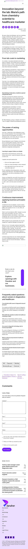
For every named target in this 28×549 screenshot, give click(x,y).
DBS (4, 363)
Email (3, 423)
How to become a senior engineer (9, 473)
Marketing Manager (7, 366)
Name (3, 416)
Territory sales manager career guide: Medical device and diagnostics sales (11, 466)
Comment (4, 400)
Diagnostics (9, 363)
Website (3, 430)
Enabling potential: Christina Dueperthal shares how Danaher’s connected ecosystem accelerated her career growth (12, 489)
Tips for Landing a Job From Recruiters (21, 376)
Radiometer (16, 366)
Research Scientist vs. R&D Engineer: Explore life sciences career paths (11, 480)
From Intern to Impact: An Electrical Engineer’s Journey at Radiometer (9, 376)
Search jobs (22, 278)
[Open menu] (23, 3)
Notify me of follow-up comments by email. (13, 441)
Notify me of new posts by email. (10, 445)
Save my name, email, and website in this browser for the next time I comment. (14, 437)
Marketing (17, 363)
